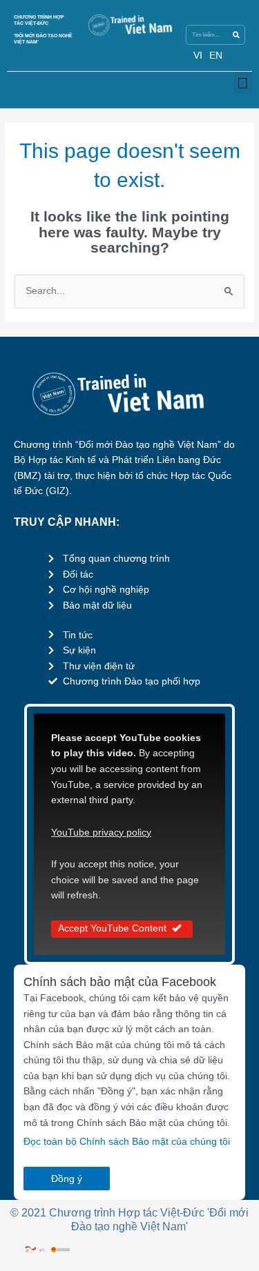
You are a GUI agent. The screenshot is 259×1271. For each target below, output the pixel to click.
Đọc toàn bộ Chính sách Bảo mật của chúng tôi (126, 1141)
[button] (242, 83)
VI (197, 55)
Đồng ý (66, 1178)
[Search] (236, 35)
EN (215, 55)
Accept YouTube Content (112, 928)
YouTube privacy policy (101, 832)
